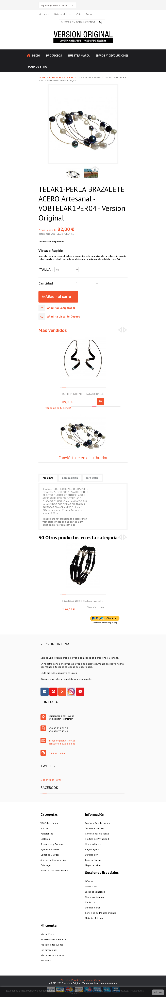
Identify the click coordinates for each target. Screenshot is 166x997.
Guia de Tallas (93, 859)
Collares (45, 838)
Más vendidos (52, 330)
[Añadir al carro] (100, 401)
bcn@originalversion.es (62, 743)
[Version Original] (83, 32)
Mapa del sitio (93, 865)
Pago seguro (92, 849)
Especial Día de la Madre (54, 870)
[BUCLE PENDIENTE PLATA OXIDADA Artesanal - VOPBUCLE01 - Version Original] (83, 337)
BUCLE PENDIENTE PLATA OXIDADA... (83, 394)
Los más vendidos (95, 891)
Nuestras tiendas (94, 897)
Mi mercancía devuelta (53, 939)
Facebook (44, 692)
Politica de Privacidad (97, 838)
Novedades (91, 886)
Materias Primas (94, 918)
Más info (48, 478)
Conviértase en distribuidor (83, 457)
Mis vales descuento (51, 944)
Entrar (89, 14)
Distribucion (91, 854)
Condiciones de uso (82, 980)
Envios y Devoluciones (97, 823)
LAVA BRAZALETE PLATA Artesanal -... (83, 601)
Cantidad (45, 283)
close (158, 992)
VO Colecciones (49, 823)
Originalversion (57, 752)
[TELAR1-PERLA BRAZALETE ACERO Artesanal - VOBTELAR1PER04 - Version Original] (83, 86)
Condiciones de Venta (97, 833)
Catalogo (45, 865)
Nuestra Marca (93, 844)
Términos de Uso (94, 828)
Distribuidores (92, 907)
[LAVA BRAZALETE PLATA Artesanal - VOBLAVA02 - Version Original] (83, 544)
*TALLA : (45, 269)
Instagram (71, 692)
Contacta (99, 980)
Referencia (44, 233)
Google (62, 692)
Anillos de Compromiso (53, 859)
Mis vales (45, 960)
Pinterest (53, 692)
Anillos (44, 828)
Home (42, 77)
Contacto (90, 902)
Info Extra (92, 478)
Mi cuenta (43, 14)
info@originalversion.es (62, 740)
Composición (70, 478)
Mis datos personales (52, 955)
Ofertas (89, 881)
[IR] (101, 22)
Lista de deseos (62, 14)
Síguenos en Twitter (51, 779)
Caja (78, 14)
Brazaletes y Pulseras (61, 77)
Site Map (65, 980)
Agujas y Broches (49, 849)
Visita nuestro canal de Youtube (80, 692)
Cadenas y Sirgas (50, 854)
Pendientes (46, 833)
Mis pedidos (47, 934)
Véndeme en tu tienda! (58, 407)
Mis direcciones (48, 949)
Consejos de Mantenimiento (100, 912)
